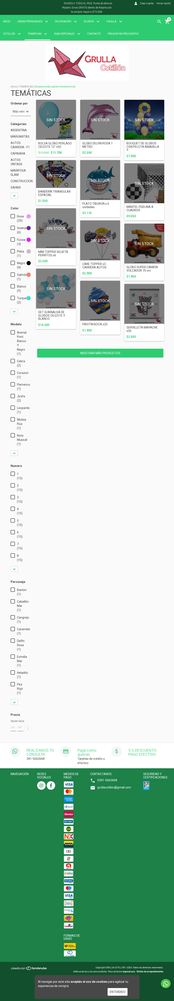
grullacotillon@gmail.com (114, 787)
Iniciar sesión (163, 3)
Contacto (94, 33)
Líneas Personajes (30, 21)
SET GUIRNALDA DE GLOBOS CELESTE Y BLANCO (51, 315)
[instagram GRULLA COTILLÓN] (41, 785)
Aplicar (27, 728)
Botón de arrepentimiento (150, 971)
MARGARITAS (20, 136)
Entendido (117, 992)
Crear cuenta (147, 3)
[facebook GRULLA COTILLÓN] (51, 785)
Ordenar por (19, 103)
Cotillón (9, 33)
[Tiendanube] (29, 969)
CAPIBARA (18, 153)
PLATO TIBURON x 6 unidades (95, 205)
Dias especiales (64, 33)
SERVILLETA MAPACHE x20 (142, 329)
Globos (89, 21)
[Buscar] (159, 21)
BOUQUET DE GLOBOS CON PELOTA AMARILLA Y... (142, 147)
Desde (14, 721)
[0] (167, 23)
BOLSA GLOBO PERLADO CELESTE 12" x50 (55, 145)
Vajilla (112, 21)
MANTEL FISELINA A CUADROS (139, 208)
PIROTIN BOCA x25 (95, 324)
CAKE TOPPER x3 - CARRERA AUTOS (94, 265)
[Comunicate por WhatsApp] (166, 983)
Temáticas (35, 33)
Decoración (63, 21)
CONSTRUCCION (22, 181)
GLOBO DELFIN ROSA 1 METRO (97, 145)
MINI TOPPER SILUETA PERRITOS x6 (53, 253)
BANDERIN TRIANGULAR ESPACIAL (54, 193)
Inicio (6, 21)
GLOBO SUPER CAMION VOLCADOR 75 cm (142, 269)
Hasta (21, 721)
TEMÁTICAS (26, 86)
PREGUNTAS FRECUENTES (123, 33)
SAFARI (16, 187)
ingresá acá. (129, 971)
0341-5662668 (107, 780)
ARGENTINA (19, 130)
